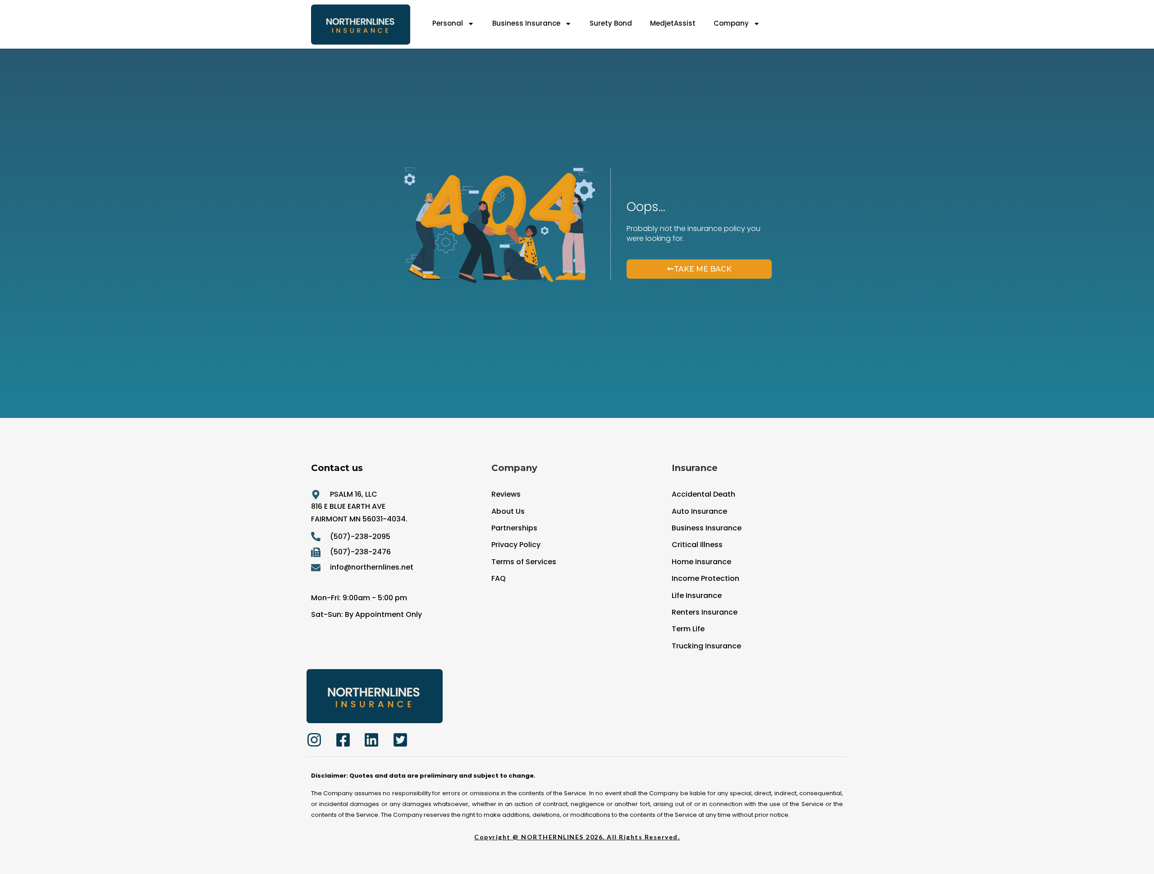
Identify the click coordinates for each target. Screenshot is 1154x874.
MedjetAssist (673, 23)
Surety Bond (611, 23)
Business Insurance (526, 23)
